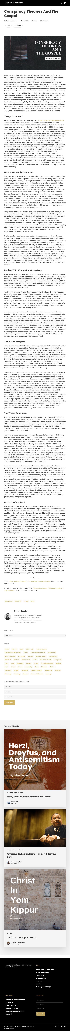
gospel (26, 601)
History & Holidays (18, 850)
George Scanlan (11, 21)
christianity (51, 652)
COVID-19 (18, 601)
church (30, 656)
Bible (21, 649)
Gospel (39, 981)
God (12, 663)
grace (36, 663)
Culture (34, 21)
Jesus (20, 667)
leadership (28, 667)
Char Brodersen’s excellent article (51, 120)
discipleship (26, 660)
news (32, 601)
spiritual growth (36, 670)
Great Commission (47, 663)
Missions (52, 667)
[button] (65, 3)
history (58, 663)
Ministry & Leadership (45, 969)
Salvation (25, 670)
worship (48, 674)
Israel (13, 667)
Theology (40, 975)
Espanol (8, 1014)
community (53, 656)
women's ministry (37, 674)
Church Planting (41, 656)
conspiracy (9, 601)
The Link (58, 670)
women (25, 674)
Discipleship (41, 978)
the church (48, 670)
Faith (6, 663)
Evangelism (57, 660)
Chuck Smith (10, 1005)
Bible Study (29, 649)
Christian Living (10, 656)
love (36, 667)
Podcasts (9, 1002)
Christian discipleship (38, 652)
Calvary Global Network (13, 652)
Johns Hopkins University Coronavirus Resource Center (29, 581)
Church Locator (11, 1008)
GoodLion (20, 663)
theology (8, 674)
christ (26, 652)
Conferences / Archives (14, 1011)
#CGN (7, 649)
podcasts (8, 670)
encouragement (45, 660)
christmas (21, 656)
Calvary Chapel (41, 649)
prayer (16, 670)
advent (14, 649)
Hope (6, 667)
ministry (44, 667)
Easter (35, 660)
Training (17, 674)
